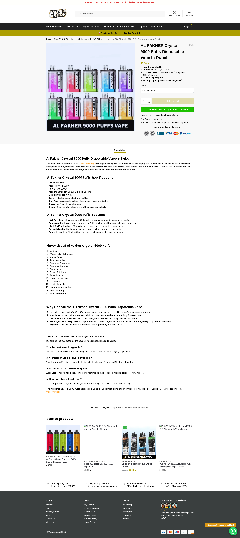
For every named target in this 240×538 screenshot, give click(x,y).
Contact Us (89, 511)
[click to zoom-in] (90, 87)
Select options (63, 470)
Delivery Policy (90, 515)
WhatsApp (128, 504)
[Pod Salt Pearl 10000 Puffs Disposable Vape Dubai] (190, 45)
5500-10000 (104, 461)
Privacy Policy (52, 511)
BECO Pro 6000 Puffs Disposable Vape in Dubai (98, 465)
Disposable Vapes (119, 407)
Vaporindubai (53, 391)
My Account (174, 16)
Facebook (127, 508)
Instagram (127, 511)
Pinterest (127, 515)
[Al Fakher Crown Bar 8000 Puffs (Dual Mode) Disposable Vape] (192, 45)
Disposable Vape (87, 163)
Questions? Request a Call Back (220, 525)
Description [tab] (120, 150)
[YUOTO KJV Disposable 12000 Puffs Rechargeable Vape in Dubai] (176, 442)
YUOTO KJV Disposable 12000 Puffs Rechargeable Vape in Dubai (175, 465)
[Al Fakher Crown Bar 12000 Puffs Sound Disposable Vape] (63, 439)
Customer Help (91, 508)
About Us (50, 518)
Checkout (189, 16)
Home (48, 39)
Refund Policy (90, 518)
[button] (149, 99)
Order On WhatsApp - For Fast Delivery (168, 109)
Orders (49, 504)
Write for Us (89, 522)
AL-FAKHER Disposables (100, 39)
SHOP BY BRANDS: (61, 39)
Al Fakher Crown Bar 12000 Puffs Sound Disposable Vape (61, 460)
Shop (48, 508)
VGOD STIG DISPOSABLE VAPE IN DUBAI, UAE (137, 465)
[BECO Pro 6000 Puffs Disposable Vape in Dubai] (101, 442)
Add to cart (173, 101)
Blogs (48, 515)
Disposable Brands (79, 39)
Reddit (126, 518)
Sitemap (50, 522)
